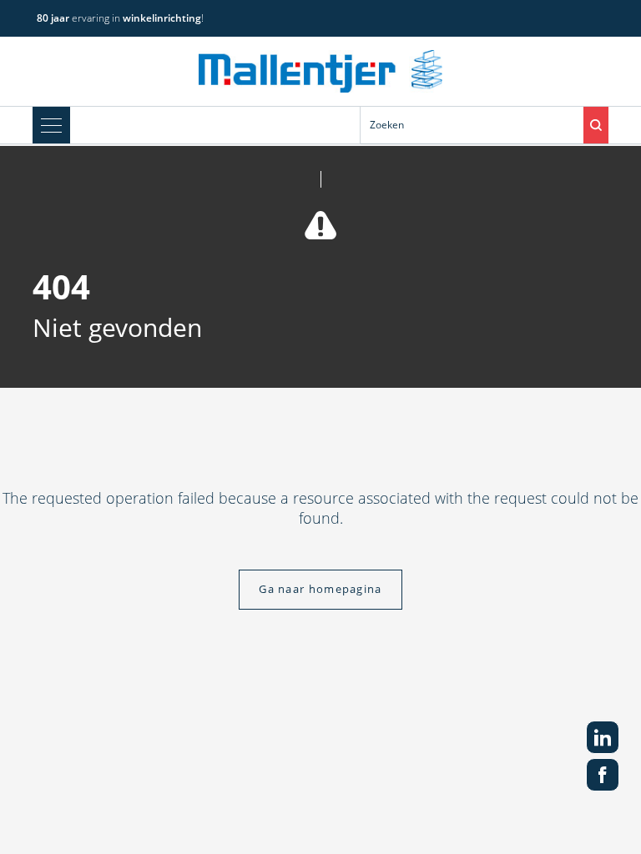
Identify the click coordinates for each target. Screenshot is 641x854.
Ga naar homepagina (320, 588)
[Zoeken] (595, 125)
